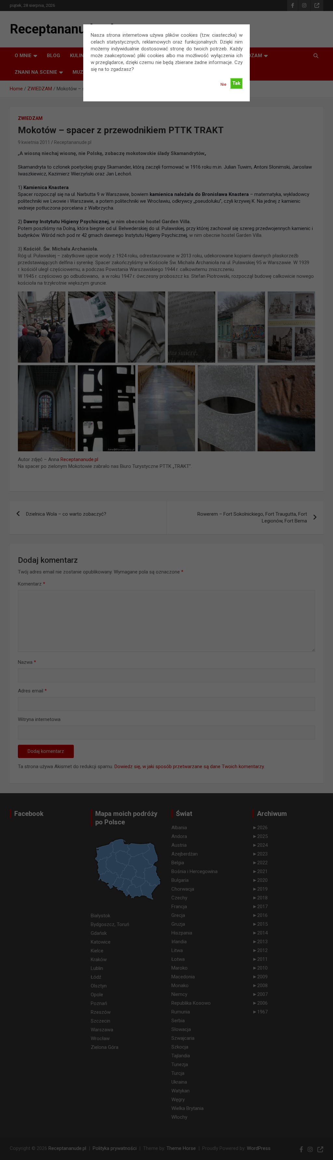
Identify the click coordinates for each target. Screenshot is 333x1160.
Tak (236, 83)
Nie (223, 84)
